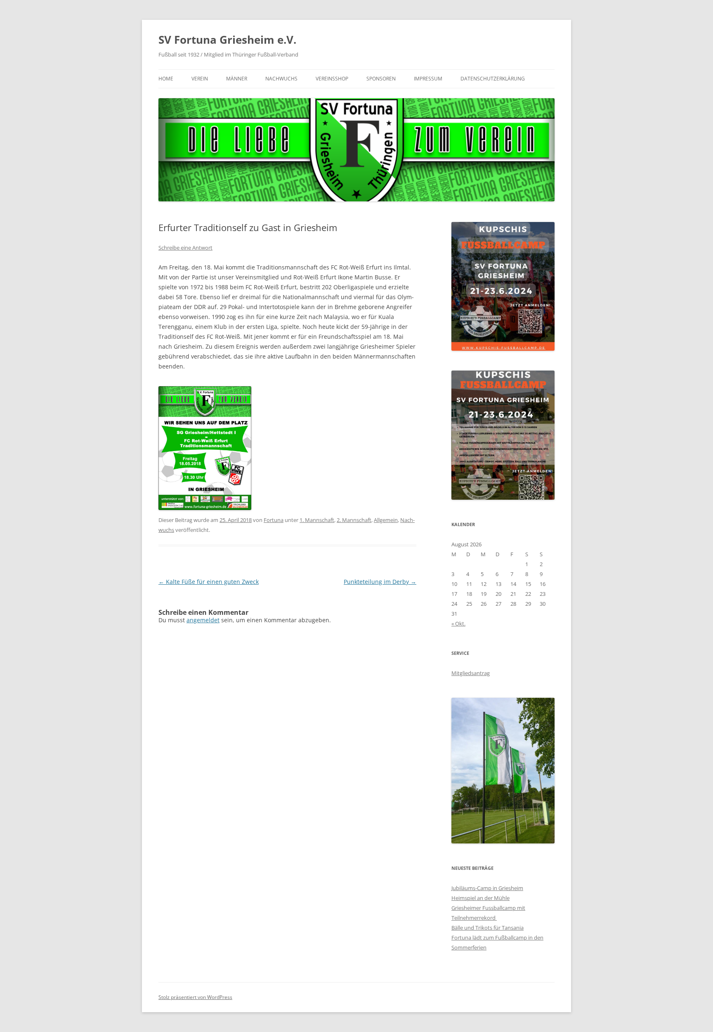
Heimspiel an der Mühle (480, 898)
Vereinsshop (332, 78)
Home (165, 78)
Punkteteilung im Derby (380, 582)
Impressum (428, 78)
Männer (236, 78)
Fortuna (273, 520)
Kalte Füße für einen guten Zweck (208, 582)
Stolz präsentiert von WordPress (195, 997)
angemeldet (203, 620)
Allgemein (386, 520)
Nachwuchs (281, 78)
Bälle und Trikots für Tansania (487, 927)
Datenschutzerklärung (492, 78)
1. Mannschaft (317, 520)
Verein (199, 78)
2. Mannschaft (354, 520)
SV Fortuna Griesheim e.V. (227, 39)
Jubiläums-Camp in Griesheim (487, 888)
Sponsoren (381, 78)
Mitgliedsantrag (470, 673)
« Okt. (458, 623)
